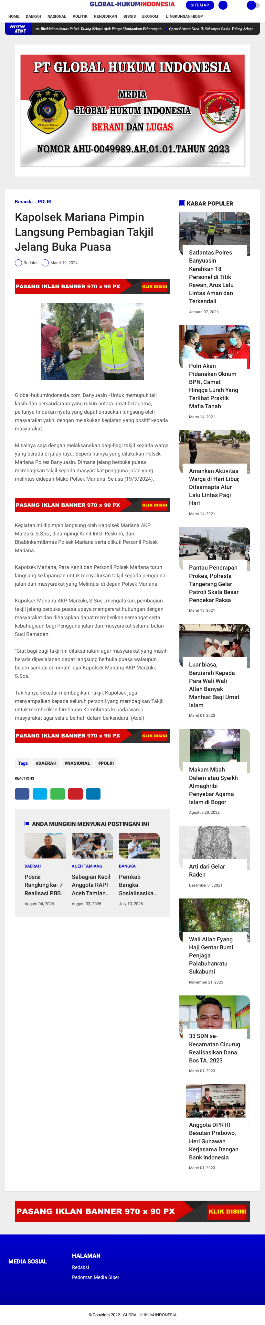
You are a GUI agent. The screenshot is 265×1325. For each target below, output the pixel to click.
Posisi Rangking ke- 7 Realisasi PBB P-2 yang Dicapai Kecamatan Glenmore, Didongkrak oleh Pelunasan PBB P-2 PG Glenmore (45, 885)
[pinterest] (75, 794)
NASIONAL (78, 763)
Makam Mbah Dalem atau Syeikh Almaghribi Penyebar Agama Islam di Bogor (213, 785)
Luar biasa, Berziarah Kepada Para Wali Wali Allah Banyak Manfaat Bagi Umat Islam (214, 684)
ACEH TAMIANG (87, 866)
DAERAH (47, 763)
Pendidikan (105, 16)
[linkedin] (93, 794)
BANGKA (127, 866)
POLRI (44, 202)
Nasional (57, 16)
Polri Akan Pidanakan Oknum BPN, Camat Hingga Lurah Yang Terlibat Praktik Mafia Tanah (213, 386)
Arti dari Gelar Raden (207, 870)
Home (13, 16)
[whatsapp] (57, 794)
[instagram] (24, 5)
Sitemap (200, 5)
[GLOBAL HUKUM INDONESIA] (132, 7)
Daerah (33, 16)
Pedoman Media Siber (95, 1277)
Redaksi (80, 1267)
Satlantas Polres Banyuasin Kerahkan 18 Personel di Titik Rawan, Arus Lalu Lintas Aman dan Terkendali (211, 276)
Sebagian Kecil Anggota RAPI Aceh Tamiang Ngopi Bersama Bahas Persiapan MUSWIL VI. (92, 885)
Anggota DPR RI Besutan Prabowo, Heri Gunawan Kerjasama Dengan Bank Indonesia (213, 1141)
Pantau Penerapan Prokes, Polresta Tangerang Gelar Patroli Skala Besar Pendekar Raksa (213, 583)
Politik (80, 16)
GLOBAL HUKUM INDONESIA (149, 1314)
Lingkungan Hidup (184, 16)
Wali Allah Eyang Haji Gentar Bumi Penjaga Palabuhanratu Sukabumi (211, 955)
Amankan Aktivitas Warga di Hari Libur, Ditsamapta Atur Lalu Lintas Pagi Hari (214, 487)
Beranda (24, 202)
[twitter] (16, 5)
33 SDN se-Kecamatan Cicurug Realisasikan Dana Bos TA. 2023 (214, 1048)
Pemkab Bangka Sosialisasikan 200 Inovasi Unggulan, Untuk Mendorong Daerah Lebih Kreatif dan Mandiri (138, 885)
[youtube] (33, 5)
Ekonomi (151, 16)
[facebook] (7, 5)
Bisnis (129, 16)
